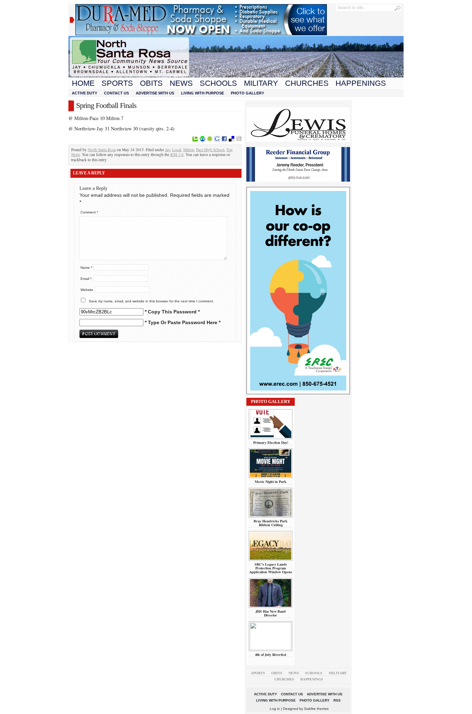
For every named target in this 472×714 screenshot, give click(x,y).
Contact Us (116, 93)
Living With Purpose (202, 93)
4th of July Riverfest (270, 654)
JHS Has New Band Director (270, 613)
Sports (117, 83)
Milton (188, 149)
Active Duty (84, 93)
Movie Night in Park (270, 481)
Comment (89, 212)
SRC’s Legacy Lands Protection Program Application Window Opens (270, 568)
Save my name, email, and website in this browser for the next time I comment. (151, 301)
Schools (218, 83)
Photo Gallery (247, 93)
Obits (151, 83)
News (181, 83)
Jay (167, 149)
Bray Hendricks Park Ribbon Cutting (270, 523)
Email (86, 279)
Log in (275, 709)
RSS (337, 700)
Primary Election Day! (270, 442)
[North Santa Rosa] (236, 76)
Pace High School (210, 149)
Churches (307, 83)
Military (261, 83)
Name (86, 267)
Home (83, 83)
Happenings (361, 83)
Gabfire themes (316, 709)
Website (87, 290)
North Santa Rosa (102, 149)
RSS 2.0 (176, 154)
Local (176, 149)
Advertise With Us (155, 93)
